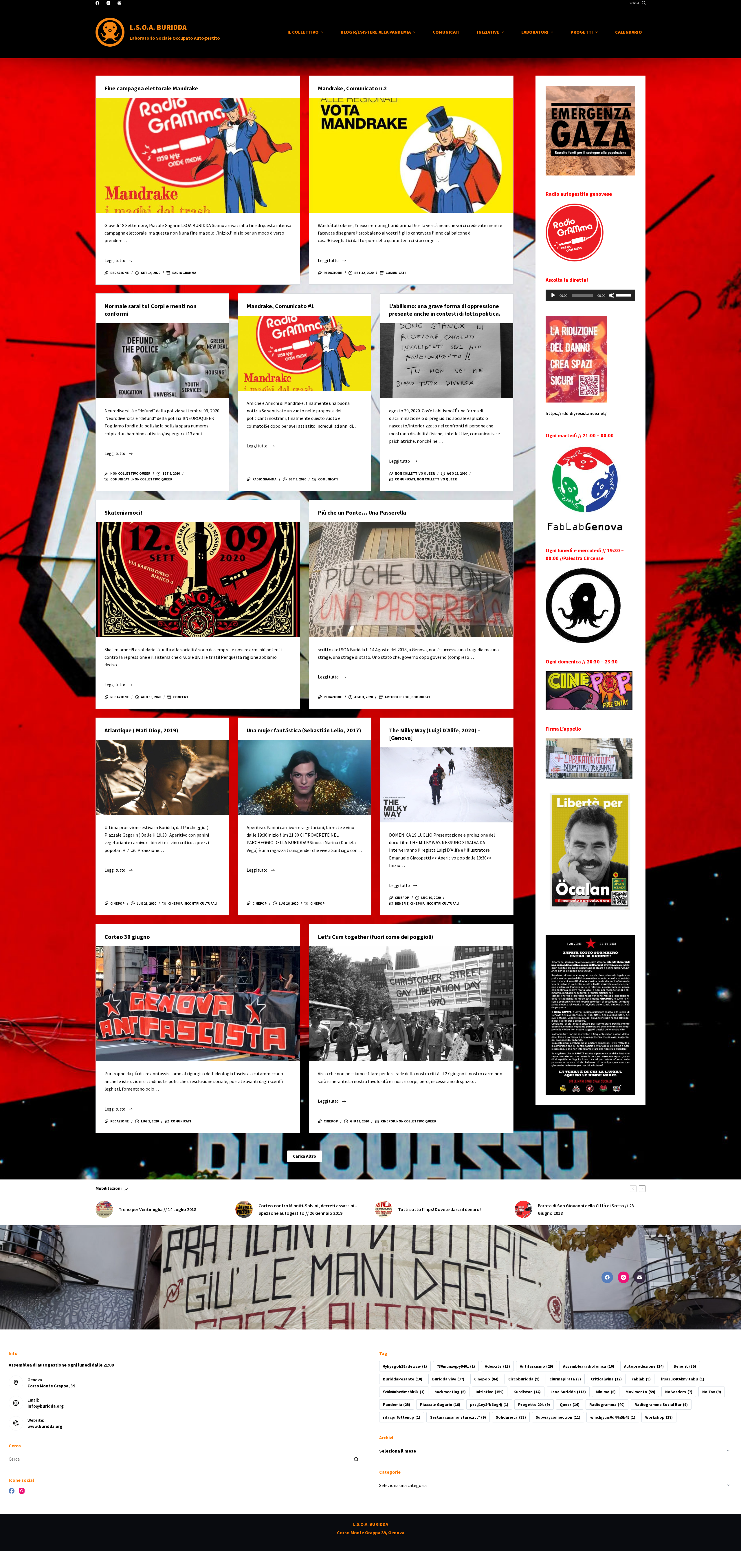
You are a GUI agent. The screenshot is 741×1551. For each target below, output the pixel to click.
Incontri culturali (200, 903)
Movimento (640, 1391)
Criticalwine (606, 1379)
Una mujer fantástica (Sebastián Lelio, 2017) (304, 730)
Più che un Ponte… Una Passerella (362, 512)
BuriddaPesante (402, 1379)
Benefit (401, 903)
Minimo (606, 1391)
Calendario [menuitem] (628, 32)
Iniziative (489, 1391)
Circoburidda (524, 1379)
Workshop (659, 1417)
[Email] (119, 3)
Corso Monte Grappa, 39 (51, 1386)
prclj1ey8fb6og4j (489, 1404)
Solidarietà (511, 1417)
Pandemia (396, 1404)
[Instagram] (108, 3)
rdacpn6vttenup (401, 1417)
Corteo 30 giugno (127, 936)
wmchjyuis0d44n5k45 (612, 1417)
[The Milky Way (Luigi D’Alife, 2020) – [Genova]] (446, 784)
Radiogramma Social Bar (661, 1404)
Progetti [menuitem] (582, 32)
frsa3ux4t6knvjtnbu (682, 1379)
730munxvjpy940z (456, 1366)
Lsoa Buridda (568, 1391)
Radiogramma (607, 1404)
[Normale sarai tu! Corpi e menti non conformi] (162, 360)
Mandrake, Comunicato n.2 (352, 88)
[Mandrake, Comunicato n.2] (411, 155)
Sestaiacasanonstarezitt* (458, 1417)
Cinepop (175, 903)
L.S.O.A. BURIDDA (158, 27)
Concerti (181, 697)
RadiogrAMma (184, 272)
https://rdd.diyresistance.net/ (576, 413)
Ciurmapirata (565, 1379)
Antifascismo (536, 1366)
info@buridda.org (45, 1406)
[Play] (553, 295)
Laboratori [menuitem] (535, 32)
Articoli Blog (397, 697)
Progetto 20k (534, 1404)
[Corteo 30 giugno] (198, 1003)
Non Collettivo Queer (152, 479)
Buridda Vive (448, 1379)
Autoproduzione (644, 1366)
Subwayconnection (558, 1417)
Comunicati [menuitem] (446, 32)
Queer (569, 1404)
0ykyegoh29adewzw (405, 1366)
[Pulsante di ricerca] (356, 1459)
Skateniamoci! (123, 512)
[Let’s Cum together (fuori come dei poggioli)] (411, 1003)
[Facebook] (97, 3)
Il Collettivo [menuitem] (303, 32)
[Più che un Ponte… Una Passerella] (411, 579)
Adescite (497, 1366)
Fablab (641, 1379)
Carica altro (304, 1156)
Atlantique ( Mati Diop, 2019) (141, 730)
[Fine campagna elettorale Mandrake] (198, 155)
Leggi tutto (118, 261)
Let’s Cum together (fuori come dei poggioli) (375, 936)
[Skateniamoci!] (198, 579)
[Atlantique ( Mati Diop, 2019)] (162, 777)
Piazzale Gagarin (440, 1404)
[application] (590, 295)
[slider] (624, 295)
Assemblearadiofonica (588, 1366)
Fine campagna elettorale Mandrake (151, 88)
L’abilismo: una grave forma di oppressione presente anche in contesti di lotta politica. (444, 309)
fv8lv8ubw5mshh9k (404, 1391)
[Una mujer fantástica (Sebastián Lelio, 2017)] (304, 777)
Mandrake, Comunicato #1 (280, 306)
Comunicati (396, 272)
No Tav (711, 1391)
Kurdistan (527, 1391)
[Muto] (612, 295)
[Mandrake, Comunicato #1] (304, 353)
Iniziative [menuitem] (488, 32)
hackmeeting (450, 1391)
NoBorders (678, 1391)
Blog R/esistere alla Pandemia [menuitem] (376, 32)
